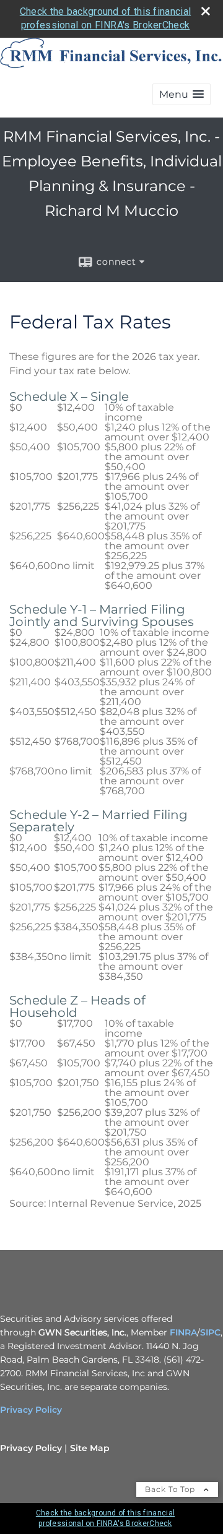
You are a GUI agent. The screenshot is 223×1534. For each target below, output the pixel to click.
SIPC (210, 1332)
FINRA (183, 1332)
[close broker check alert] (206, 11)
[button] (181, 94)
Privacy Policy (31, 1409)
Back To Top (171, 1489)
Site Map (90, 1448)
